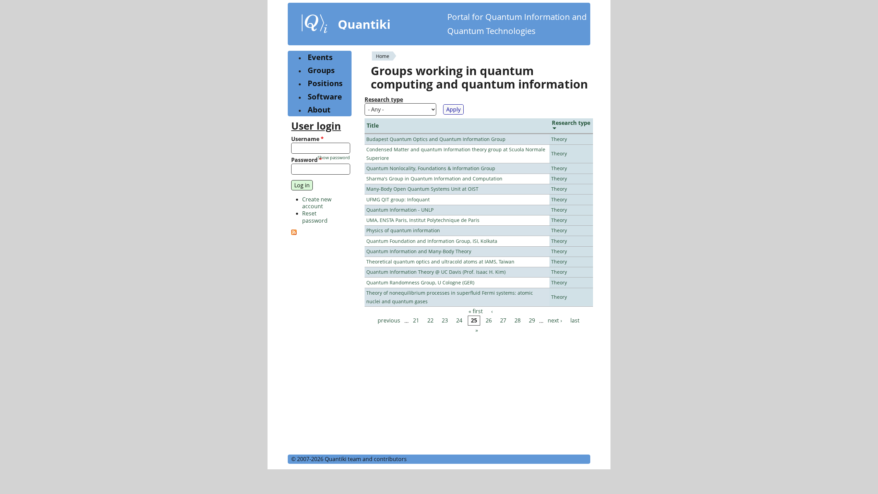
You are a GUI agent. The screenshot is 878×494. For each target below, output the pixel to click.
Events (320, 57)
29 (532, 321)
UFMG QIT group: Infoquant (398, 199)
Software (325, 96)
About (319, 109)
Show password (334, 158)
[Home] (314, 25)
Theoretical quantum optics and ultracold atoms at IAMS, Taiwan (440, 261)
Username (307, 139)
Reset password (315, 217)
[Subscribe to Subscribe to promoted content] (294, 233)
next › (555, 321)
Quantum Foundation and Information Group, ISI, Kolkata (431, 241)
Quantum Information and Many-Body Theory (418, 251)
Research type (384, 99)
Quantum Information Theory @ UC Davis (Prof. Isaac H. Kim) (436, 272)
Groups (321, 70)
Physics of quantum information (403, 230)
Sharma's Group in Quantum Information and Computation (434, 178)
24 (459, 321)
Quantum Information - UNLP (400, 210)
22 (430, 321)
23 (445, 321)
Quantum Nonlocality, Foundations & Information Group (430, 168)
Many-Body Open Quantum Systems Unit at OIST (422, 189)
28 (517, 321)
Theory (559, 139)
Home (382, 56)
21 (416, 321)
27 (503, 321)
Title (373, 125)
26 (489, 321)
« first (475, 311)
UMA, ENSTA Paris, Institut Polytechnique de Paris (422, 220)
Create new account (316, 203)
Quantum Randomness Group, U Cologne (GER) (420, 282)
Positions (325, 83)
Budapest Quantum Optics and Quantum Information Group (436, 139)
